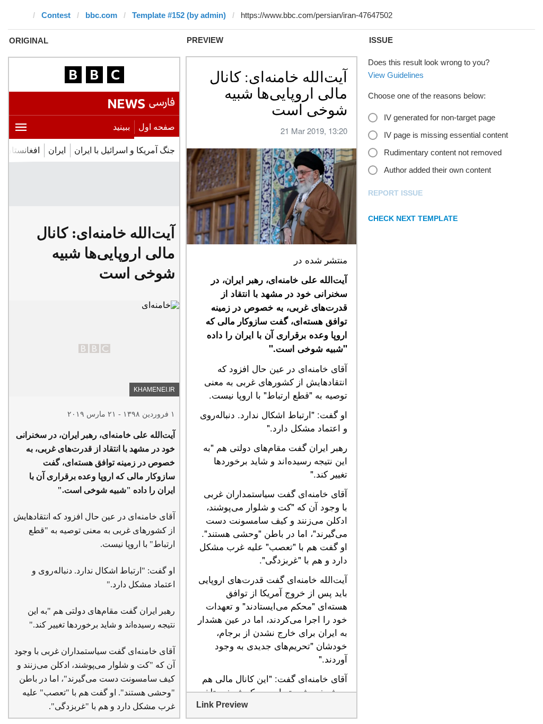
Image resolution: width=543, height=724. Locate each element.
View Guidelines (396, 75)
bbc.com (101, 15)
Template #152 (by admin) (179, 15)
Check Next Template (413, 218)
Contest (56, 15)
